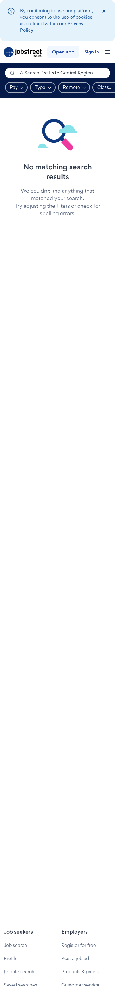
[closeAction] (104, 11)
